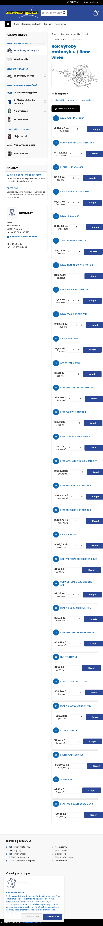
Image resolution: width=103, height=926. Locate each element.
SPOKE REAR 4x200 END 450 (74, 191)
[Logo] (23, 13)
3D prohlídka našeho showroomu (24, 174)
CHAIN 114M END (68, 534)
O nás (16, 24)
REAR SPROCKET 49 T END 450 (75, 510)
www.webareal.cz (32, 922)
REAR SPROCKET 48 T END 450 (75, 485)
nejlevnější (59, 100)
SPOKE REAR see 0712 (71, 338)
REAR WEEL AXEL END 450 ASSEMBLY (78, 461)
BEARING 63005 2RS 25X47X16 (75, 706)
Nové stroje (61, 24)
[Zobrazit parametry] (66, 108)
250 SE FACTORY (60, 39)
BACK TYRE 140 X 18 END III (73, 118)
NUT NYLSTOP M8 (69, 657)
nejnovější (86, 100)
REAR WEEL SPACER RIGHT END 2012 (78, 632)
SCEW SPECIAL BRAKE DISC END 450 (76, 583)
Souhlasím (52, 916)
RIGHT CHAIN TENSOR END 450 (75, 436)
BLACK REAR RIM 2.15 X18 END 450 (77, 142)
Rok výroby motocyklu (70, 34)
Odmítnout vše (32, 916)
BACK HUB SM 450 (69, 216)
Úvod (54, 34)
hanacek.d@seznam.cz (23, 236)
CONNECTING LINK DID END (74, 681)
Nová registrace (91, 2)
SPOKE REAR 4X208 (70, 363)
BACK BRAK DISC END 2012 (73, 314)
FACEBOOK (12, 188)
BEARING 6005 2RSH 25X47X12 (75, 608)
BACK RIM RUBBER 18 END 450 (75, 289)
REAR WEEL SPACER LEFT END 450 (76, 387)
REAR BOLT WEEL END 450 (73, 412)
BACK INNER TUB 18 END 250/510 (76, 265)
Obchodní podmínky (31, 24)
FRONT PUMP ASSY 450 (72, 167)
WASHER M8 (66, 779)
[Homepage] (8, 24)
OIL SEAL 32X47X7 (69, 730)
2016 (86, 34)
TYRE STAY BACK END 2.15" (73, 240)
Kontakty (48, 24)
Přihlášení (74, 2)
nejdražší (72, 100)
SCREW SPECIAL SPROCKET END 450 (78, 559)
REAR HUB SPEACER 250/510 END (76, 803)
